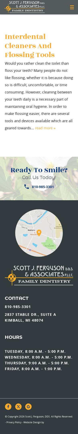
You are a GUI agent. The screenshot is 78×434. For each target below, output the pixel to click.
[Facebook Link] (8, 406)
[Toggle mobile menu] (72, 7)
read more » (45, 128)
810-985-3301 (43, 186)
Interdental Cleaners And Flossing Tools (30, 45)
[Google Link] (28, 406)
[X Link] (18, 406)
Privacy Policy (13, 422)
